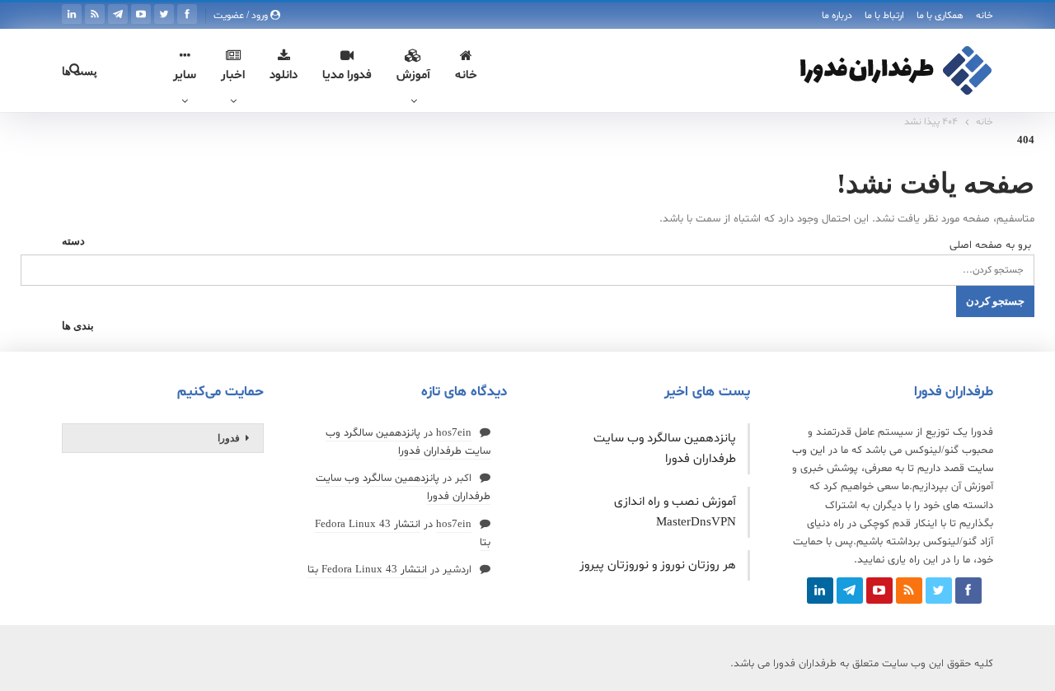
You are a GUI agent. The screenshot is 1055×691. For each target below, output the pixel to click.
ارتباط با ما (884, 15)
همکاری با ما (940, 15)
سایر (184, 75)
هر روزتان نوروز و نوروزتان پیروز (657, 565)
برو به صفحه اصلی (992, 245)
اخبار (233, 75)
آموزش (413, 75)
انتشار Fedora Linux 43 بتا (367, 570)
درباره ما (837, 15)
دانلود (284, 75)
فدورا (229, 438)
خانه (984, 15)
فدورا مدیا (347, 75)
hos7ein (453, 433)
